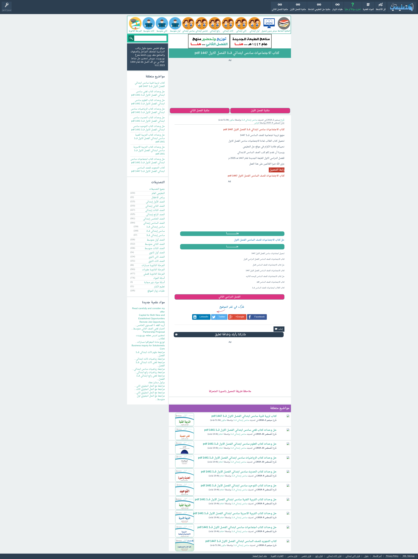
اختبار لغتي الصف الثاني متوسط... (148, 329)
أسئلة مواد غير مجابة (154, 282)
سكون (223, 420)
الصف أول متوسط (156, 240)
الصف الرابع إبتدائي (155, 214)
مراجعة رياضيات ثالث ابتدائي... (149, 359)
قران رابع (319, 556)
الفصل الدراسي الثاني (229, 297)
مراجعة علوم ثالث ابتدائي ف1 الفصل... (150, 354)
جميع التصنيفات (157, 189)
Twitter (221, 317)
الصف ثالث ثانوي (156, 261)
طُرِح (282, 120)
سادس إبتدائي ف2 (155, 231)
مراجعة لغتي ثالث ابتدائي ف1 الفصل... (150, 364)
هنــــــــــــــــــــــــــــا (232, 233)
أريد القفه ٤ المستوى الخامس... (150, 325)
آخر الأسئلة (377, 556)
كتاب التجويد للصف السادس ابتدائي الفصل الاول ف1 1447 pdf (241, 541)
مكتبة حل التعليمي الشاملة (319, 9)
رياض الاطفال (158, 197)
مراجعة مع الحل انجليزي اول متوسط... (151, 398)
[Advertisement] (230, 85)
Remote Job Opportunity (152, 322)
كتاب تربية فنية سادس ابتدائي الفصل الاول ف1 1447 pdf (244, 416)
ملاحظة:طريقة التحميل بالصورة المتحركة (230, 391)
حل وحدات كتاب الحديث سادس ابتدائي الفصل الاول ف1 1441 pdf (239, 471)
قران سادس (292, 556)
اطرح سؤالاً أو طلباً (353, 9)
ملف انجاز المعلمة (260, 556)
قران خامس (306, 556)
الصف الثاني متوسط (155, 244)
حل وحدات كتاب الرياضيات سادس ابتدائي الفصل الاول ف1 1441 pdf (237, 457)
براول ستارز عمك (156, 382)
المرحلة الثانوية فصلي (154, 274)
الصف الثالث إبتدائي (155, 210)
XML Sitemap (409, 556)
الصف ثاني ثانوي (157, 257)
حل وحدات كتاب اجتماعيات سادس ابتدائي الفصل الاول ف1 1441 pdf (237, 527)
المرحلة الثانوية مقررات (153, 270)
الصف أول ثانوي (157, 253)
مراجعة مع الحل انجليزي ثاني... (149, 386)
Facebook (259, 317)
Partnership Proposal (154, 332)
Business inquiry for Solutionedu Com (148, 347)
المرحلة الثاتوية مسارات (153, 265)
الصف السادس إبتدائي (154, 223)
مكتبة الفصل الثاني (280, 9)
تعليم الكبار (159, 287)
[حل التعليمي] (401, 7)
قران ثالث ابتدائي (334, 556)
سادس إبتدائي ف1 (249, 120)
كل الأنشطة (381, 9)
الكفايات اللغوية (277, 556)
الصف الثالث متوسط (155, 248)
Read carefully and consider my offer (148, 310)
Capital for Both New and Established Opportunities (151, 317)
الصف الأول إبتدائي (155, 202)
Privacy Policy (392, 556)
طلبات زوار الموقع (156, 291)
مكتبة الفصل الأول (298, 9)
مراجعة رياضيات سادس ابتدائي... (148, 369)
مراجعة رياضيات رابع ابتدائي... (150, 372)
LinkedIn (204, 317)
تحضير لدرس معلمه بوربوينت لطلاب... (150, 337)
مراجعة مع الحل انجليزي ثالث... (149, 389)
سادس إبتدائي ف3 (155, 235)
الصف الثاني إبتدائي (155, 206)
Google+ (239, 317)
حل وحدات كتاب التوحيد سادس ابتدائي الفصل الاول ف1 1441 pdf (239, 485)
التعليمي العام (158, 193)
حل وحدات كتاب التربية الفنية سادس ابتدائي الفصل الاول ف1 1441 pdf (236, 499)
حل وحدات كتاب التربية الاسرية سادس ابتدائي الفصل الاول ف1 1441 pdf (235, 513)
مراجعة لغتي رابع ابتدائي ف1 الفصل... (150, 378)
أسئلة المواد (159, 278)
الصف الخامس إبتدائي (154, 219)
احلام (221, 434)
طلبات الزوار (337, 9)
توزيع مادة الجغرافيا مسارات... (150, 342)
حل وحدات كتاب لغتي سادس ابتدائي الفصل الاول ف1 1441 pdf (240, 430)
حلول (366, 556)
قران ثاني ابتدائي (353, 556)
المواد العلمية (368, 9)
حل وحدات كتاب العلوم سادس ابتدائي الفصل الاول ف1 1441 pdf (240, 444)
